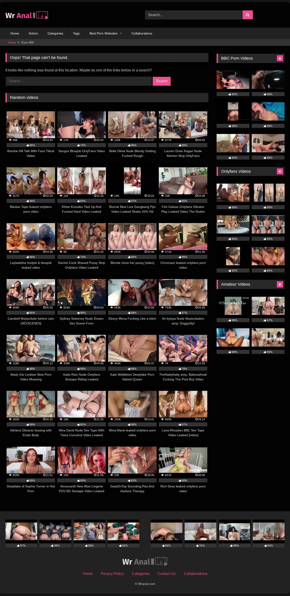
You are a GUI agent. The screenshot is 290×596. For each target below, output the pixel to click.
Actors (33, 33)
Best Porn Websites (103, 33)
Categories (55, 33)
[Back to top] (276, 582)
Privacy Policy (112, 574)
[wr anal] (26, 15)
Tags (76, 33)
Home (14, 33)
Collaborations (142, 33)
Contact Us (167, 574)
